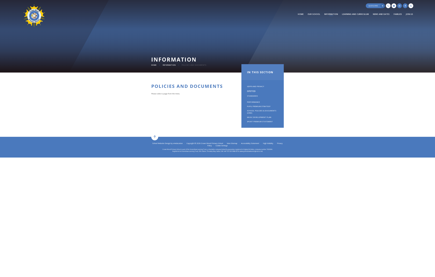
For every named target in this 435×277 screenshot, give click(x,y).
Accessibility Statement (250, 143)
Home (154, 65)
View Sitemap (232, 143)
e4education (178, 143)
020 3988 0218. (234, 151)
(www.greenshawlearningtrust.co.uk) (251, 151)
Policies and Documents (194, 65)
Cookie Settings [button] (222, 145)
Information (169, 65)
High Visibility (268, 143)
